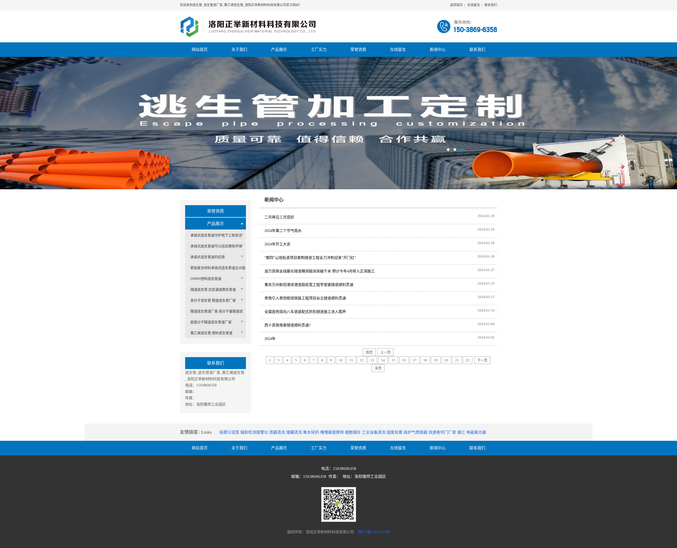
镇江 (461, 432)
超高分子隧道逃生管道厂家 (211, 322)
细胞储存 (353, 432)
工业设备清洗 (374, 432)
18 (425, 360)
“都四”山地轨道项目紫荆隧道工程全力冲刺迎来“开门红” (310, 258)
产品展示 (215, 223)
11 (351, 360)
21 (457, 360)
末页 (378, 368)
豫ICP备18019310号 (374, 532)
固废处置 (395, 432)
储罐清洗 (294, 432)
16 (404, 360)
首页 (369, 352)
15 (393, 360)
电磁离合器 (476, 432)
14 (383, 360)
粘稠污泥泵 (229, 432)
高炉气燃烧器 (416, 432)
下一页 (482, 360)
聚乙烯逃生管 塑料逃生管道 (211, 333)
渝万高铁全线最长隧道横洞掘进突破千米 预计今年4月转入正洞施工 (319, 271)
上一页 (385, 352)
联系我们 (490, 5)
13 (372, 360)
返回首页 (456, 5)
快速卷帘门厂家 (442, 432)
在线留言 (473, 5)
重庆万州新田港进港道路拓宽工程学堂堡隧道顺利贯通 (308, 285)
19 (436, 360)
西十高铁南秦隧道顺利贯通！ (288, 325)
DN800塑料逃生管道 (205, 279)
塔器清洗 (277, 432)
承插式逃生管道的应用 (207, 257)
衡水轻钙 (311, 432)
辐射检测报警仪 (254, 432)
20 (446, 360)
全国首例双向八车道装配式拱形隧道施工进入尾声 (305, 312)
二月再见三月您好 (279, 217)
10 (340, 360)
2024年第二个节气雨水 (282, 231)
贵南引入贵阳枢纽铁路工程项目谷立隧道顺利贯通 (305, 298)
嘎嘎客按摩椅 (332, 432)
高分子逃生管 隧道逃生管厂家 (213, 300)
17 (415, 360)
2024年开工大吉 (277, 244)
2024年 (270, 339)
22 (467, 360)
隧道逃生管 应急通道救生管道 (213, 289)
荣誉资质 (215, 211)
